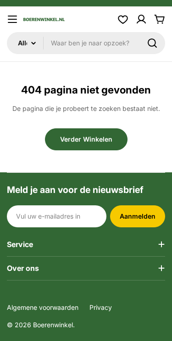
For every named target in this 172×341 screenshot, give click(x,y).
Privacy (100, 307)
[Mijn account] (141, 19)
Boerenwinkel (53, 325)
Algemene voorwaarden (42, 307)
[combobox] (86, 43)
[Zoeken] (152, 43)
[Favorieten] (122, 19)
